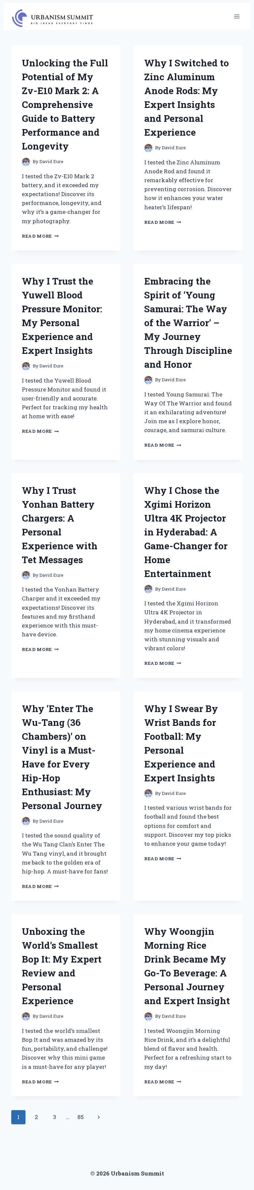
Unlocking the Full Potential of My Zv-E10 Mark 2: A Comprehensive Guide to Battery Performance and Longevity (65, 104)
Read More (40, 236)
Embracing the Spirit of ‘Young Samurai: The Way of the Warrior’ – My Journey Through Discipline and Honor (188, 322)
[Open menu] (237, 16)
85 (80, 1117)
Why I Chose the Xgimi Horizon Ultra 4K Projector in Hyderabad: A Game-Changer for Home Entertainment (186, 532)
